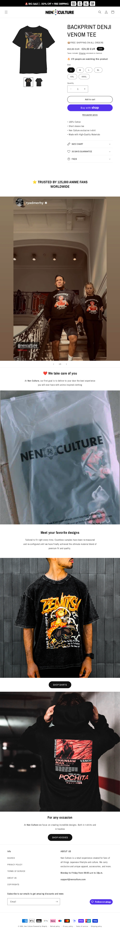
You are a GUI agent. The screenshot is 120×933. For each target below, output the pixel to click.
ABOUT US (12, 878)
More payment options (90, 115)
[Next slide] (66, 364)
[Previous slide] (53, 364)
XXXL (84, 76)
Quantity (70, 83)
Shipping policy (96, 926)
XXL (72, 76)
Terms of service (82, 926)
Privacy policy (68, 926)
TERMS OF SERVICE (16, 871)
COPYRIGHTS (13, 884)
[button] (6, 12)
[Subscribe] (56, 901)
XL (98, 70)
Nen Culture (28, 926)
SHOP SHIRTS (60, 684)
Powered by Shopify (40, 926)
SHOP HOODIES (60, 837)
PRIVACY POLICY (14, 864)
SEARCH (11, 858)
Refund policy (55, 926)
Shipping (82, 53)
